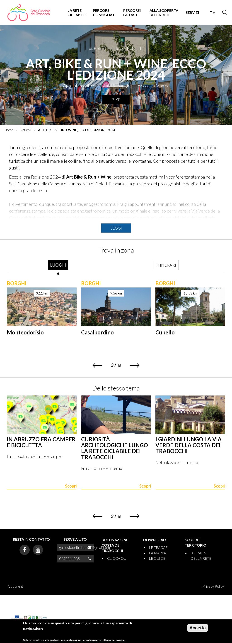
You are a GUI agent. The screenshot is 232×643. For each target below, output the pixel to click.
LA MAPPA (157, 553)
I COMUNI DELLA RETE (200, 555)
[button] (97, 365)
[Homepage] (28, 12)
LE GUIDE (157, 558)
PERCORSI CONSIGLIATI (104, 12)
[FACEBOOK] (24, 550)
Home (9, 130)
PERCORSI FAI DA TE (132, 12)
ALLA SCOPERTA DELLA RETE (164, 12)
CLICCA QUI (117, 558)
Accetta (197, 627)
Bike (116, 99)
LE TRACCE (158, 547)
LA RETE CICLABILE (76, 12)
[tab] (58, 267)
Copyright (15, 586)
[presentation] (58, 267)
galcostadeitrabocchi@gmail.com (84, 547)
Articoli (25, 130)
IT (211, 12)
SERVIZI (192, 12)
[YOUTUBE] (38, 550)
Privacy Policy (213, 586)
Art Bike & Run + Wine (88, 176)
